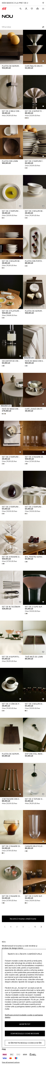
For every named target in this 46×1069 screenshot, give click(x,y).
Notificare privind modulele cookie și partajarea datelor (24, 1016)
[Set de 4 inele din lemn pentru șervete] (11, 92)
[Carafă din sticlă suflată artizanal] (34, 827)
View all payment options (10, 1062)
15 (35, 927)
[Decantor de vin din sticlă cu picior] (11, 342)
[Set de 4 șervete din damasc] (34, 92)
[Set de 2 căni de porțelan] (11, 685)
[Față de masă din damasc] (11, 390)
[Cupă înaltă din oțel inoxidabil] (34, 47)
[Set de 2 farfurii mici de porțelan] (11, 438)
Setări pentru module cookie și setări (25, 1043)
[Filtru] (42, 27)
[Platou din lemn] (11, 142)
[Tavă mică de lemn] (34, 638)
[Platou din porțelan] (34, 242)
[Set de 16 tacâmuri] (11, 588)
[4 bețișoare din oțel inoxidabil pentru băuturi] (11, 780)
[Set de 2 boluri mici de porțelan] (34, 192)
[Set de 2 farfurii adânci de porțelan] (11, 488)
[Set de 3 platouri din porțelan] (11, 292)
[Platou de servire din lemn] (11, 47)
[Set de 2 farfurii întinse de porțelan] (34, 142)
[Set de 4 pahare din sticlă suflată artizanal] (34, 438)
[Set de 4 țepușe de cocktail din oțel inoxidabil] (34, 780)
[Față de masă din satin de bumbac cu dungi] (34, 342)
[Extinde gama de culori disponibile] (27, 118)
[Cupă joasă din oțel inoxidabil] (34, 390)
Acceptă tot (24, 1024)
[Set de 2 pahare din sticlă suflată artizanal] (11, 827)
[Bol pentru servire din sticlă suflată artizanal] (34, 538)
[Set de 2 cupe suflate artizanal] (34, 588)
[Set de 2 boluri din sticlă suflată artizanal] (34, 685)
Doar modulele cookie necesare (25, 1034)
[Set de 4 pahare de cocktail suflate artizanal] (11, 538)
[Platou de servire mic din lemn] (11, 735)
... (29, 927)
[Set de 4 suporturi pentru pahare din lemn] (11, 638)
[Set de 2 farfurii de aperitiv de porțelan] (11, 192)
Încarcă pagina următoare (23, 919)
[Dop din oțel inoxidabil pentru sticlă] (34, 735)
